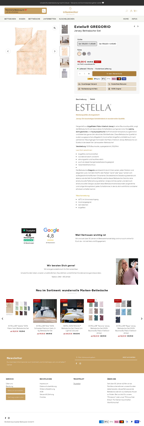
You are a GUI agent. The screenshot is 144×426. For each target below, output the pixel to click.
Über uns (9, 383)
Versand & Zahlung (47, 394)
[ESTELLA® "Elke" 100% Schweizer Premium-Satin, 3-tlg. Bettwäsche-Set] (45, 311)
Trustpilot (76, 383)
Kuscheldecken (66, 19)
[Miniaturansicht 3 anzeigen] (65, 40)
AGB (41, 391)
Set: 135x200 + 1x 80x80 (87, 44)
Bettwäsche (34, 19)
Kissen (22, 19)
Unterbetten (49, 19)
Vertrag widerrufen (16, 397)
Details (92, 99)
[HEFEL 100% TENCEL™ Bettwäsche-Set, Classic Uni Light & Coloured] (72, 311)
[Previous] (2, 318)
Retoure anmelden (15, 390)
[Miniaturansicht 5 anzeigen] (65, 62)
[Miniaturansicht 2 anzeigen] (65, 29)
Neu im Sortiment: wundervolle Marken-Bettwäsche (72, 290)
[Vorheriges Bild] (8, 51)
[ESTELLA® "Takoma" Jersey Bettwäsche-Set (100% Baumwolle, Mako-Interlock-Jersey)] (99, 311)
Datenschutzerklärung (48, 386)
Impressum (44, 383)
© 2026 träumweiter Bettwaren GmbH (18, 422)
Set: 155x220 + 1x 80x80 (107, 44)
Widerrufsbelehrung (47, 389)
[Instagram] (80, 364)
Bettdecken (10, 19)
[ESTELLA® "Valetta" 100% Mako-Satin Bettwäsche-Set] (18, 311)
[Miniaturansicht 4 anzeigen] (65, 51)
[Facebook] (76, 364)
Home (126, 19)
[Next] (141, 318)
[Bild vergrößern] (54, 28)
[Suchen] (126, 10)
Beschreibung (81, 99)
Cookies (43, 397)
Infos (134, 19)
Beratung (9, 386)
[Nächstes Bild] (54, 51)
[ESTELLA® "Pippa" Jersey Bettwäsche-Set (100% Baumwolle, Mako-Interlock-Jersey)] (126, 311)
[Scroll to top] (139, 421)
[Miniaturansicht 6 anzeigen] (65, 73)
